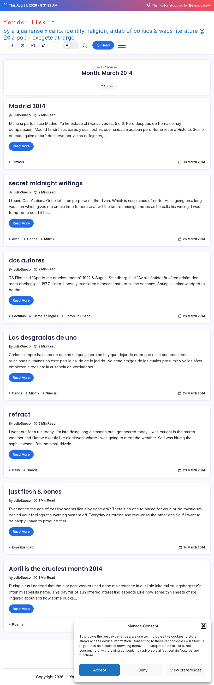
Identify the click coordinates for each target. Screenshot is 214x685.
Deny (142, 670)
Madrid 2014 (27, 106)
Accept (99, 670)
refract (19, 415)
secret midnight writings (46, 183)
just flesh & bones (35, 492)
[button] (203, 625)
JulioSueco (22, 115)
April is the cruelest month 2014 (55, 569)
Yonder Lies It (29, 21)
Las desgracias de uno (43, 338)
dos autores (27, 260)
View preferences (185, 670)
